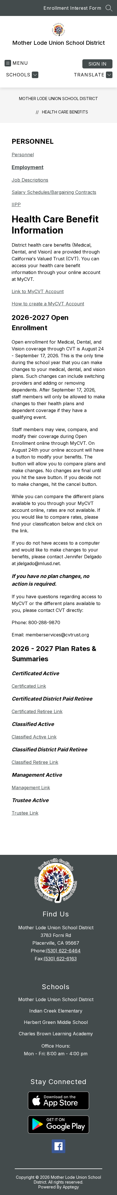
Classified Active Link (34, 737)
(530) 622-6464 (63, 950)
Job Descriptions (30, 180)
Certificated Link (29, 686)
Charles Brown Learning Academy (56, 1033)
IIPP (16, 204)
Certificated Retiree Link (37, 711)
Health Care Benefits (65, 111)
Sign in (97, 64)
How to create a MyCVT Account (48, 304)
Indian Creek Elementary (55, 1011)
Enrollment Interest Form (72, 8)
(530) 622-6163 (60, 958)
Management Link (31, 787)
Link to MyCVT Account (38, 291)
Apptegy (71, 1186)
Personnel (23, 154)
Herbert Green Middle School (56, 1022)
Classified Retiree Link (35, 762)
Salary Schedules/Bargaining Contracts (54, 192)
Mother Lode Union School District (58, 98)
